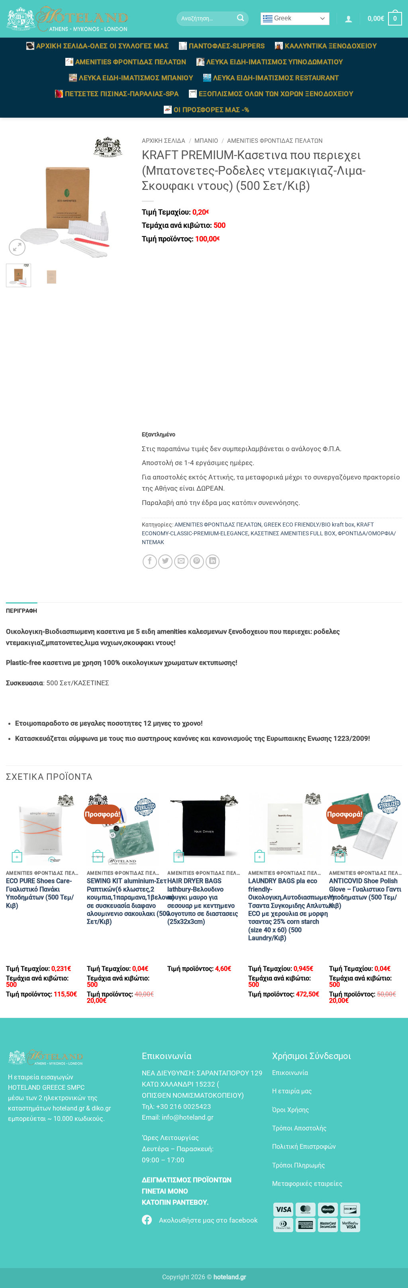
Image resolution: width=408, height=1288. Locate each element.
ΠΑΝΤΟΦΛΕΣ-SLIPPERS (227, 46)
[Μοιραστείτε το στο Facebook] (150, 561)
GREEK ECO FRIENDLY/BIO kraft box (309, 524)
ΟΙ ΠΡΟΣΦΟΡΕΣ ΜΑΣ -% (212, 110)
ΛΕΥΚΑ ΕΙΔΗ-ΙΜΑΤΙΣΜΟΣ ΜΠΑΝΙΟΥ (136, 78)
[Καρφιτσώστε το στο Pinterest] (197, 561)
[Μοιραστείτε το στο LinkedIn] (213, 561)
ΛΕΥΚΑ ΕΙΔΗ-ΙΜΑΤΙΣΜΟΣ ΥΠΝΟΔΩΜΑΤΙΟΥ (274, 62)
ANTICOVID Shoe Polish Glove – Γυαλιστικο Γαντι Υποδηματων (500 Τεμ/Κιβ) (365, 893)
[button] (349, 19)
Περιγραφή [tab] (21, 611)
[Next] (117, 195)
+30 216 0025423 (183, 1106)
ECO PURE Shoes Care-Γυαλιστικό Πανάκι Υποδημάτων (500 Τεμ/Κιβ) (40, 893)
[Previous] (18, 195)
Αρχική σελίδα (163, 140)
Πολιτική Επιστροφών (304, 1146)
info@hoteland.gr (188, 1117)
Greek (282, 18)
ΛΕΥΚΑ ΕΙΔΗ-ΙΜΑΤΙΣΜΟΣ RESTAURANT (276, 78)
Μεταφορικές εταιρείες (307, 1183)
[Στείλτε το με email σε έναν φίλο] (181, 561)
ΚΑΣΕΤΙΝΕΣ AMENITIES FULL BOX (293, 533)
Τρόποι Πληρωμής (298, 1165)
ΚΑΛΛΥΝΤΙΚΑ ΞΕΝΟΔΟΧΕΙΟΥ (331, 46)
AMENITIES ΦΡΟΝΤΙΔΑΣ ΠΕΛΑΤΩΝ (130, 62)
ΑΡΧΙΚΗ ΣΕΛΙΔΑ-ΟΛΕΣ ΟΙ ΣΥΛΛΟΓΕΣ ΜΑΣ (102, 46)
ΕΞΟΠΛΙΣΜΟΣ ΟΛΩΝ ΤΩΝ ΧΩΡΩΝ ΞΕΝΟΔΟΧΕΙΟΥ (276, 94)
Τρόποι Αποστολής (299, 1128)
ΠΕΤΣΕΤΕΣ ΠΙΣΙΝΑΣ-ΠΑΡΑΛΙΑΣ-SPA (121, 94)
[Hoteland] (85, 18)
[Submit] (240, 19)
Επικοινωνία (290, 1073)
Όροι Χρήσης (290, 1110)
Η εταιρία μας (292, 1091)
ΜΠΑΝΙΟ (206, 140)
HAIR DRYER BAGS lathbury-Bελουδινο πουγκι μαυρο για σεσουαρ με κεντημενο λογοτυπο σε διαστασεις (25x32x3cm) (202, 901)
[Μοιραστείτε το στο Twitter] (165, 561)
